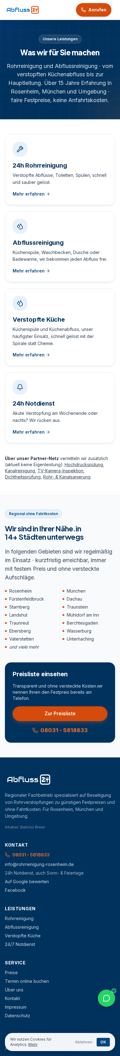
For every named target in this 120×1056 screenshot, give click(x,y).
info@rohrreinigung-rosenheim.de (39, 864)
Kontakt (12, 998)
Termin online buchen (27, 981)
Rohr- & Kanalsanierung (66, 476)
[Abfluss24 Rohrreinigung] (23, 9)
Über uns (14, 989)
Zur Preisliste (60, 714)
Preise (11, 972)
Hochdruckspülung (84, 464)
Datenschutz (17, 1015)
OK (103, 1042)
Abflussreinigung (22, 927)
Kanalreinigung (20, 470)
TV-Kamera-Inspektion (60, 470)
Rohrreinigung (19, 918)
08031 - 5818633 (64, 730)
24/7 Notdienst (20, 944)
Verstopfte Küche (23, 935)
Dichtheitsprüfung (23, 476)
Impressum (15, 1007)
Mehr (33, 1044)
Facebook (15, 890)
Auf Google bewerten (27, 881)
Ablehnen (83, 1042)
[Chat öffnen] (106, 998)
